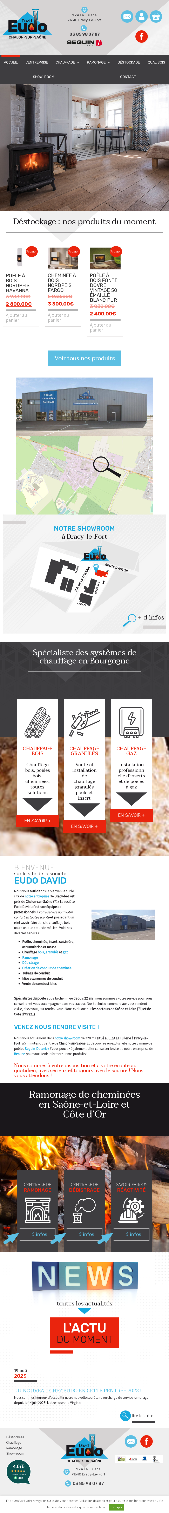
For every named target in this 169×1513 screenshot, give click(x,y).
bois (41, 952)
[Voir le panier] (156, 16)
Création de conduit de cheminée (47, 968)
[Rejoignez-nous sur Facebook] (141, 36)
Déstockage (129, 62)
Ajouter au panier (16, 317)
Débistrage (30, 962)
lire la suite (142, 1415)
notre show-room (67, 1038)
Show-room (43, 77)
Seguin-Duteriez (37, 1048)
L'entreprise (37, 62)
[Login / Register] (141, 16)
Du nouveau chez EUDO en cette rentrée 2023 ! (77, 1391)
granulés (52, 952)
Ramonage (96, 62)
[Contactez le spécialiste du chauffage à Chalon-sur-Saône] (127, 16)
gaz (65, 952)
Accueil (11, 62)
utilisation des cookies (94, 1501)
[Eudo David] (84, 1448)
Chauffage (65, 62)
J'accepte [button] (116, 1507)
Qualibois (156, 62)
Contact (128, 77)
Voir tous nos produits (84, 358)
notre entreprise (37, 896)
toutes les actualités (84, 1305)
